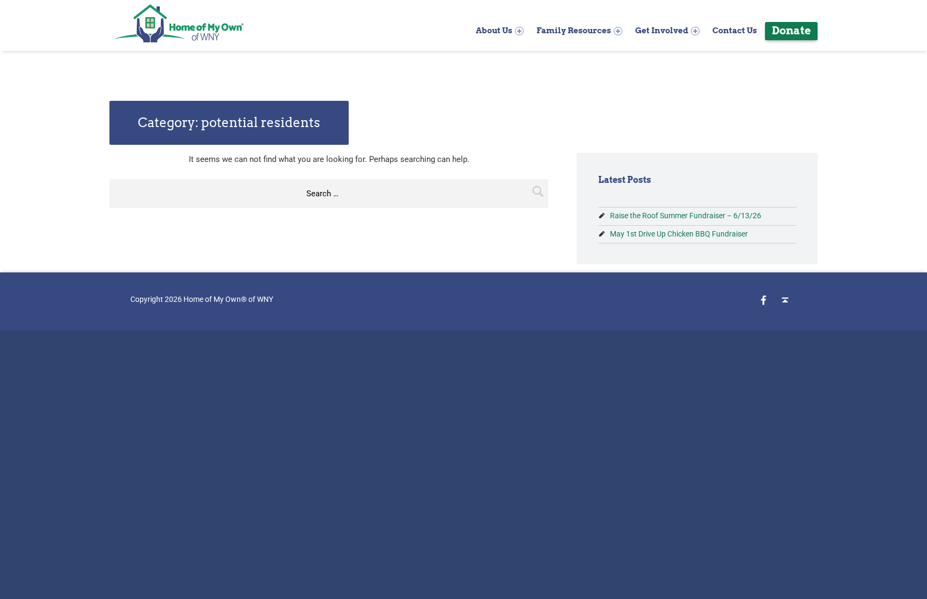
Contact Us (734, 30)
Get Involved (661, 30)
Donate (791, 30)
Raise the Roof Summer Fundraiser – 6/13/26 (685, 215)
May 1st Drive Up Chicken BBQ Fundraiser (679, 234)
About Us (494, 30)
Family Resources (573, 30)
